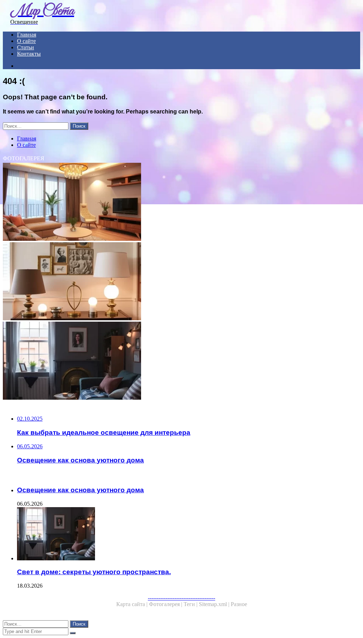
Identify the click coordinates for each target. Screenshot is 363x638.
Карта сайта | (132, 604)
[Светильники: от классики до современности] (181, 282)
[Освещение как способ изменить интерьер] (181, 202)
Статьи (25, 47)
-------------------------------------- (181, 598)
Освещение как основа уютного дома (80, 490)
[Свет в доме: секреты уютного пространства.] (181, 361)
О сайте (26, 41)
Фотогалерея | (166, 604)
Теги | (191, 604)
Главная (26, 35)
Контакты (29, 54)
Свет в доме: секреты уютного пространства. (94, 572)
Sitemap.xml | (215, 604)
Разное (239, 604)
